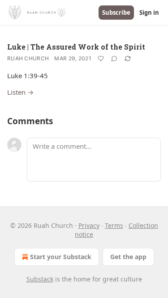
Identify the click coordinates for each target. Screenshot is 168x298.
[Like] (101, 58)
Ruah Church (28, 58)
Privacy (88, 225)
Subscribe (116, 12)
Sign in (149, 12)
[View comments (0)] (114, 58)
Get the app (128, 256)
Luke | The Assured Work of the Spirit (76, 46)
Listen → (20, 92)
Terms (114, 225)
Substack (39, 279)
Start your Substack (60, 256)
